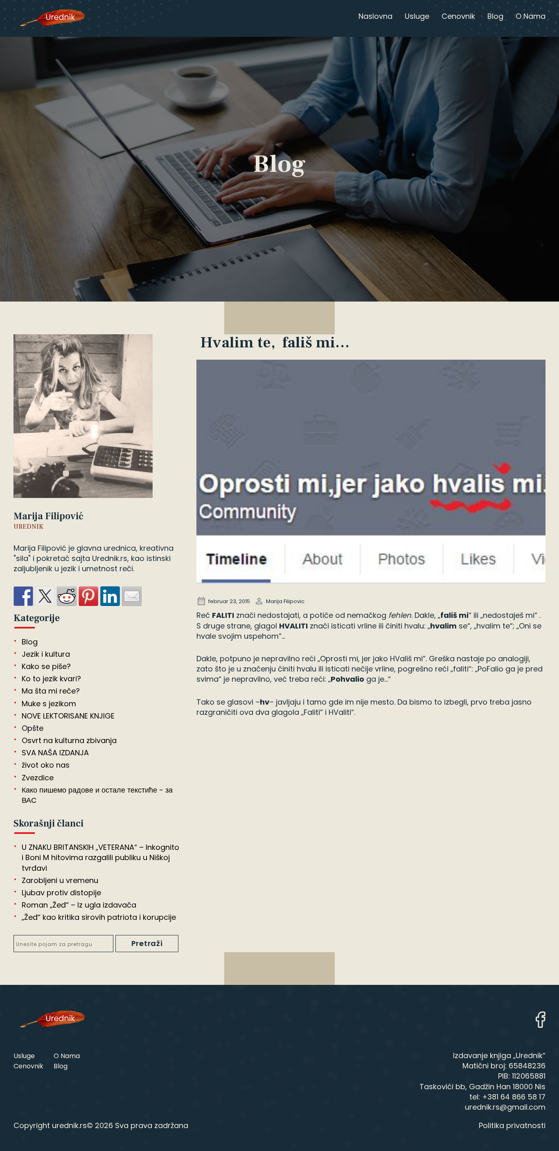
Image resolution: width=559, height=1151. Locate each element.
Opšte (32, 728)
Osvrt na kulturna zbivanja (69, 740)
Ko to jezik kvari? (51, 678)
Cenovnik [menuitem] (458, 16)
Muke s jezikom (49, 703)
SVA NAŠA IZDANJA (55, 753)
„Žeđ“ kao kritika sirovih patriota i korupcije (99, 917)
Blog (30, 642)
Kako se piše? (46, 666)
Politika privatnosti (512, 1125)
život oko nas (46, 765)
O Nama (67, 1056)
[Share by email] (132, 596)
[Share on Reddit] (67, 596)
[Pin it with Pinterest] (88, 596)
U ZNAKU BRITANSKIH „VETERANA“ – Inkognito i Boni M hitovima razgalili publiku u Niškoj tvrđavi (100, 857)
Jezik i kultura (46, 654)
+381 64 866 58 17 (513, 1097)
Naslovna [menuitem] (375, 16)
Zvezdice (38, 778)
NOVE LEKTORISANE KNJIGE (68, 716)
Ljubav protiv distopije (61, 892)
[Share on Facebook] (23, 596)
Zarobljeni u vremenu (60, 880)
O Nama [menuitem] (530, 16)
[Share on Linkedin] (110, 596)
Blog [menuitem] (495, 16)
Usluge (24, 1056)
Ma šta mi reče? (51, 691)
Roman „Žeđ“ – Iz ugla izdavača (79, 905)
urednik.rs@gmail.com (505, 1107)
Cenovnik (28, 1066)
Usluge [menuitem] (417, 16)
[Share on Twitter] (45, 596)
